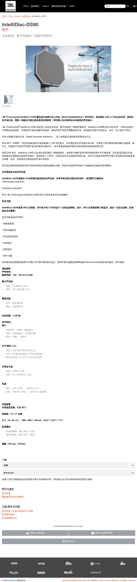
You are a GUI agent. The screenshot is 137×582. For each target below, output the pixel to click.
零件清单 (6, 493)
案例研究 (35, 6)
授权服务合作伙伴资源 (12, 497)
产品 (25, 6)
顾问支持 (70, 541)
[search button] (128, 6)
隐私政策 (115, 580)
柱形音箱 (26, 16)
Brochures (9, 473)
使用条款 (123, 580)
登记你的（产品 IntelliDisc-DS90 (17, 511)
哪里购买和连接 (59, 6)
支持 (71, 6)
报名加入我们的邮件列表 (71, 580)
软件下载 (86, 580)
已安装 (17, 16)
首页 (4, 16)
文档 (6, 465)
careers (107, 580)
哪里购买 (94, 580)
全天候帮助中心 (9, 518)
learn (45, 6)
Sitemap (132, 580)
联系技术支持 (8, 514)
